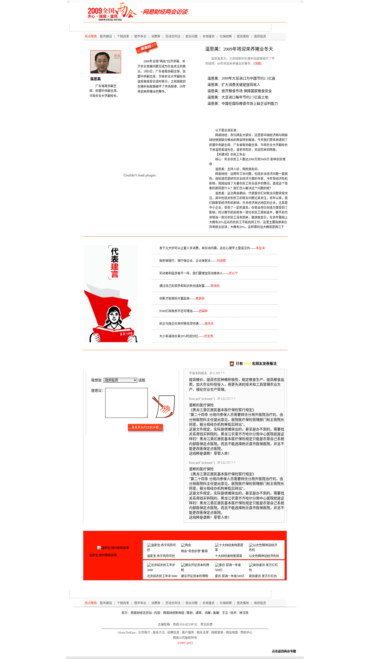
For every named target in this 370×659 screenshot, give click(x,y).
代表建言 (161, 27)
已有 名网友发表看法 (256, 363)
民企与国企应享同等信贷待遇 (179, 323)
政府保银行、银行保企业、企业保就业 (185, 261)
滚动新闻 (254, 27)
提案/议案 (140, 27)
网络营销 (217, 632)
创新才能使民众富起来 (174, 298)
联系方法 (159, 632)
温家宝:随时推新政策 (103, 555)
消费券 (155, 36)
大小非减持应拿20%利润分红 (178, 336)
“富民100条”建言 (229, 27)
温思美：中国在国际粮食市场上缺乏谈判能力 (242, 103)
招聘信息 (173, 632)
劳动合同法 (172, 36)
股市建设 (106, 36)
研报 (207, 27)
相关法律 (203, 632)
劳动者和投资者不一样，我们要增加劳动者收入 (191, 273)
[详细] (257, 63)
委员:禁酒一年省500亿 (229, 576)
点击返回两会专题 (284, 651)
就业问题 (192, 36)
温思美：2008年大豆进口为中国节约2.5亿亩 (241, 78)
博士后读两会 (117, 27)
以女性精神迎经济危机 (264, 556)
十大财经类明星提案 (228, 556)
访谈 (97, 27)
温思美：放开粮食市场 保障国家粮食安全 (239, 91)
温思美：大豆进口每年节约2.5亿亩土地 (237, 97)
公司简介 (144, 632)
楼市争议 (140, 36)
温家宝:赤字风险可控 (161, 556)
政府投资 (260, 36)
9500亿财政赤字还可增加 (176, 311)
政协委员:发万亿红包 (263, 576)
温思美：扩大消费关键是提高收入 (233, 85)
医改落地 (243, 36)
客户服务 (188, 632)
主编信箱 (164, 624)
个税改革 (123, 36)
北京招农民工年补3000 (162, 576)
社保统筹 (226, 36)
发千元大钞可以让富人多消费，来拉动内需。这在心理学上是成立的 (204, 248)
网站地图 (232, 632)
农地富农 (209, 36)
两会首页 (79, 27)
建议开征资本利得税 (194, 576)
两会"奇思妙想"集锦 (194, 551)
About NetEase (127, 632)
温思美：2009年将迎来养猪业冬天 (239, 49)
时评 (193, 27)
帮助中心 (246, 632)
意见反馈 (206, 624)
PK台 (178, 27)
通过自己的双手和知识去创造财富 (182, 286)
